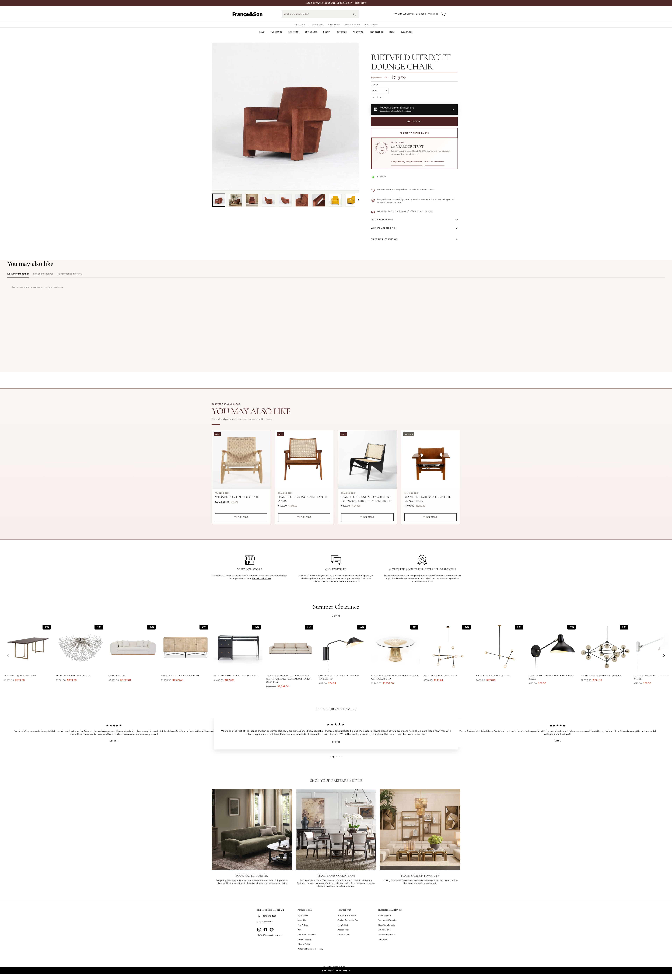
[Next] (357, 200)
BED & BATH (311, 32)
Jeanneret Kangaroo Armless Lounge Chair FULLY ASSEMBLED (366, 499)
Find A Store (303, 925)
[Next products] (664, 655)
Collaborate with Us (386, 934)
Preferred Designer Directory (310, 949)
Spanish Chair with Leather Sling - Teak (427, 499)
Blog (299, 930)
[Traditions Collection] (336, 829)
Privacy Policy (304, 944)
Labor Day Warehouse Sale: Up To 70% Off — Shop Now (336, 3)
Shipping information (384, 239)
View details (241, 517)
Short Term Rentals (386, 925)
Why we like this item (384, 228)
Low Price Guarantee (307, 934)
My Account (303, 915)
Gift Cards (299, 25)
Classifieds (382, 939)
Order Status (371, 25)
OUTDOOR (342, 32)
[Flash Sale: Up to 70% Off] (420, 829)
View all (336, 615)
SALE (261, 32)
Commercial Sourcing (387, 920)
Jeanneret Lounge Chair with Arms (302, 499)
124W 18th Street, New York (269, 935)
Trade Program (352, 25)
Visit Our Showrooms (434, 161)
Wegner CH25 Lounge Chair (237, 497)
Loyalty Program (305, 939)
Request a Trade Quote (414, 133)
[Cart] (443, 14)
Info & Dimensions (382, 220)
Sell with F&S (384, 930)
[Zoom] (285, 116)
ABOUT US (358, 32)
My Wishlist (343, 925)
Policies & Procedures (347, 915)
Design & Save (316, 25)
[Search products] (354, 14)
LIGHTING (293, 32)
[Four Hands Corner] (252, 829)
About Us (302, 920)
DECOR (326, 32)
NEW (391, 32)
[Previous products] (8, 655)
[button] (336, 970)
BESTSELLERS (376, 32)
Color (375, 85)
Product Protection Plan (348, 920)
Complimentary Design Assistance (406, 161)
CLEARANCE (407, 32)
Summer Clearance (336, 606)
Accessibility (343, 930)
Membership (334, 25)
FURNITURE (276, 32)
